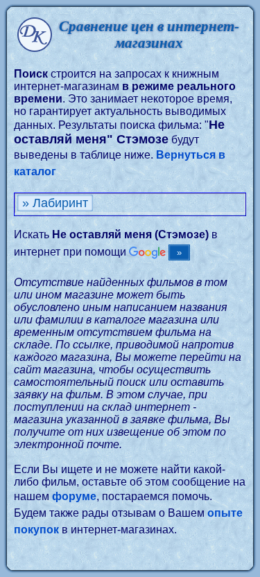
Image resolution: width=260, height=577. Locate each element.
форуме (74, 496)
